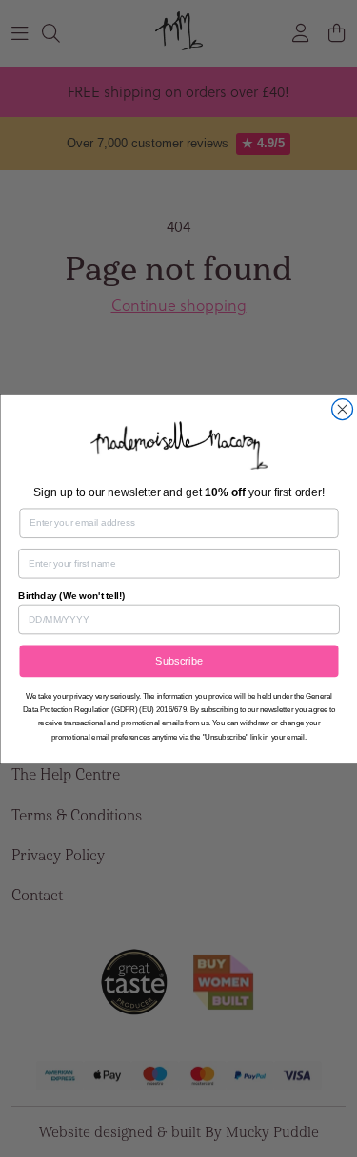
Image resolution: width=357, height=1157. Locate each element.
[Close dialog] (341, 408)
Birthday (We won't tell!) (71, 594)
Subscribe (179, 661)
